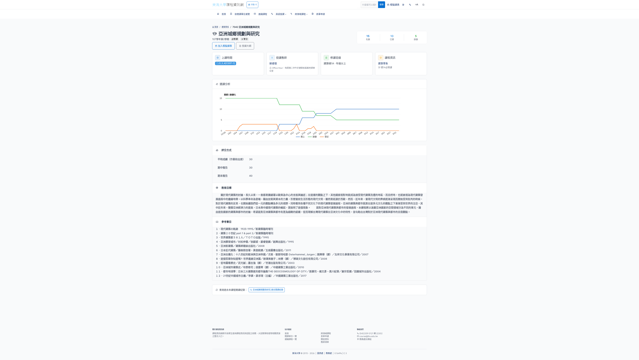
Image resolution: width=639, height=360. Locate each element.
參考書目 (226, 221)
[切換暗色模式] (423, 4)
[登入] (403, 4)
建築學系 (225, 27)
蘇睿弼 (273, 63)
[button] (278, 14)
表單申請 (325, 336)
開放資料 (325, 339)
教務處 (329, 353)
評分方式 (226, 150)
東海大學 (296, 353)
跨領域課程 (326, 333)
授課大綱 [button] (246, 45)
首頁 (216, 27)
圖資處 (320, 353)
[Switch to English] (410, 4)
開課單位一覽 (291, 336)
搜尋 (382, 4)
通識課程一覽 (291, 339)
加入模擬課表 (225, 45)
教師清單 (325, 342)
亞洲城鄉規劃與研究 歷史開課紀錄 (268, 289)
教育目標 (226, 187)
